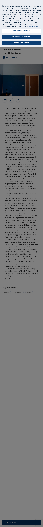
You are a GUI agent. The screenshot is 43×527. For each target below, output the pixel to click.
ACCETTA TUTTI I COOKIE (21, 43)
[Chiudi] (40, 3)
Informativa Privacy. (35, 27)
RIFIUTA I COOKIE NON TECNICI (21, 37)
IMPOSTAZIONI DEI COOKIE (21, 31)
